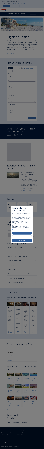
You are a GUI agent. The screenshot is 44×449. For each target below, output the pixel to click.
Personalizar (22, 236)
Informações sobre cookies (17, 229)
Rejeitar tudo (22, 240)
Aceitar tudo (22, 233)
